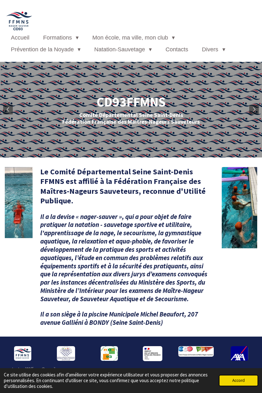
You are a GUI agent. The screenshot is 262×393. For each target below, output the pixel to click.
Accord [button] (238, 380)
